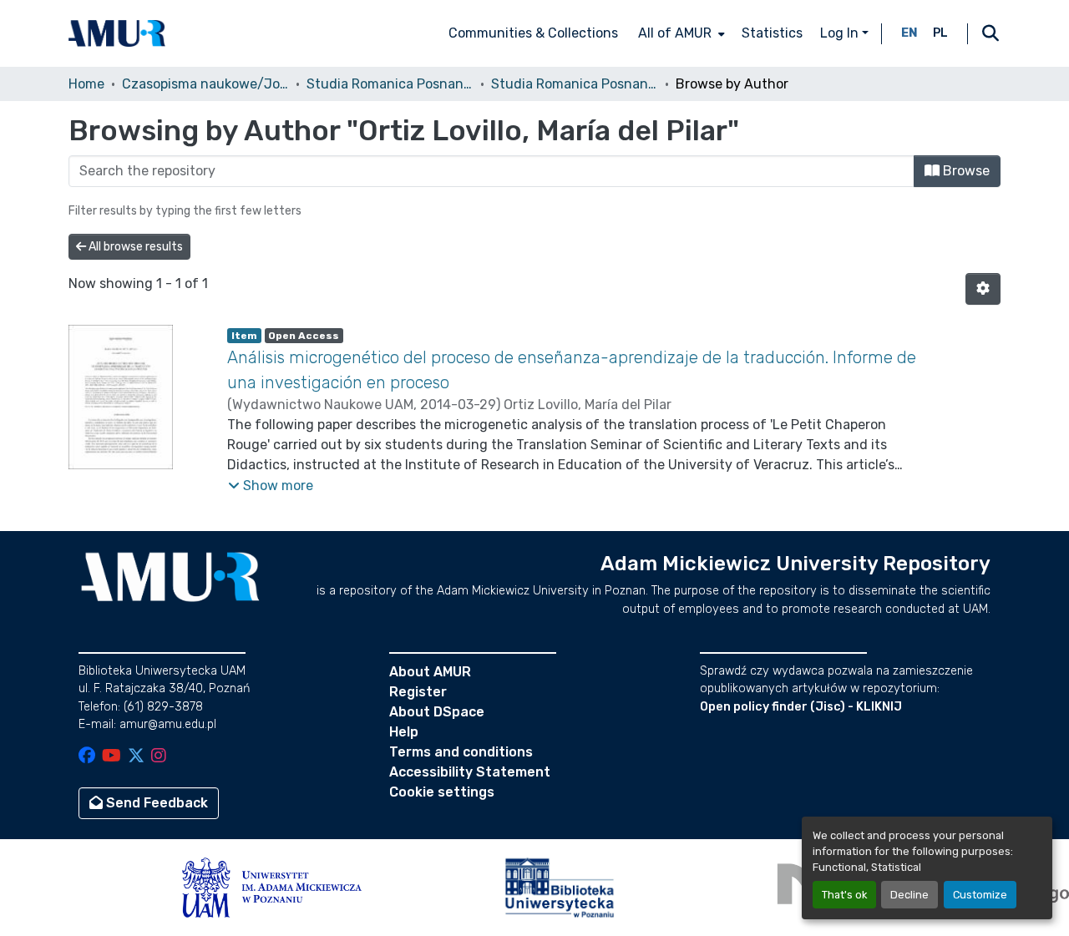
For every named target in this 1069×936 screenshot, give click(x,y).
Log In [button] (841, 33)
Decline (909, 894)
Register (418, 692)
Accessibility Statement (469, 772)
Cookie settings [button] (441, 792)
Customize (980, 894)
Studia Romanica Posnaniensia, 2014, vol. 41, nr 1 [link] (574, 84)
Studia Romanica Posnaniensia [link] (390, 84)
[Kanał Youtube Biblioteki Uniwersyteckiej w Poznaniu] (111, 757)
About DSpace (436, 712)
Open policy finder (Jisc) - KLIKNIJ (801, 707)
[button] (116, 33)
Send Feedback (155, 803)
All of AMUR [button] (675, 33)
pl (940, 33)
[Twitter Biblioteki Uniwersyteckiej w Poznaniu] (136, 757)
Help (403, 732)
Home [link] (86, 84)
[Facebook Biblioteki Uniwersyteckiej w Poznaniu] (87, 757)
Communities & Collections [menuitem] (533, 33)
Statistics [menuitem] (772, 33)
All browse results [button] (134, 247)
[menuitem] (680, 33)
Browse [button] (965, 171)
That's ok (844, 894)
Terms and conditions (461, 752)
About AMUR (430, 672)
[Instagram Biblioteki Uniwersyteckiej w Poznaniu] (158, 757)
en (909, 33)
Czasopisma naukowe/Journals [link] (205, 84)
